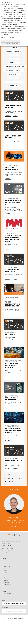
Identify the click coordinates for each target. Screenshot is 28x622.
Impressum (4, 34)
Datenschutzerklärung (7, 32)
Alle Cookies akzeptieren (10, 43)
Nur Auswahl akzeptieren (10, 41)
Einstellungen (15, 37)
